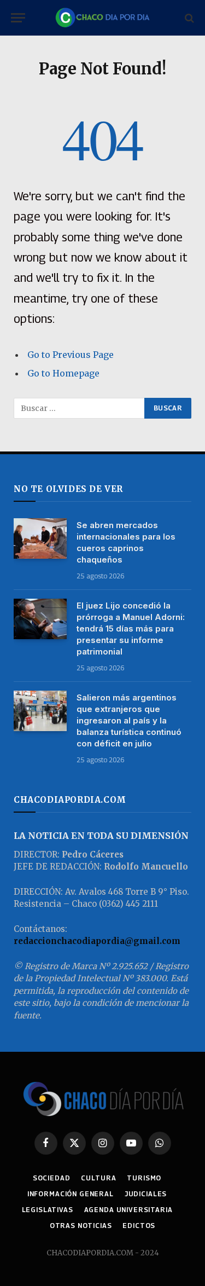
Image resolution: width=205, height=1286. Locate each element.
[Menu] (18, 17)
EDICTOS (138, 1225)
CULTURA (98, 1178)
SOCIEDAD (52, 1178)
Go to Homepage (63, 373)
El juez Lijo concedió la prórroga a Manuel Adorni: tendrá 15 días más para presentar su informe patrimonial (131, 628)
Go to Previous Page (70, 354)
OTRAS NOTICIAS (81, 1225)
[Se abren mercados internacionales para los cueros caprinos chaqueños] (40, 538)
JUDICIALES (146, 1194)
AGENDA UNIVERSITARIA (128, 1210)
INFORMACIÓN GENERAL (70, 1194)
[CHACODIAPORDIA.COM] (102, 18)
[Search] (188, 17)
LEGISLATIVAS (47, 1210)
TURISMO (144, 1178)
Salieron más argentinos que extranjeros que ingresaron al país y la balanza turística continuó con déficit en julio (129, 720)
